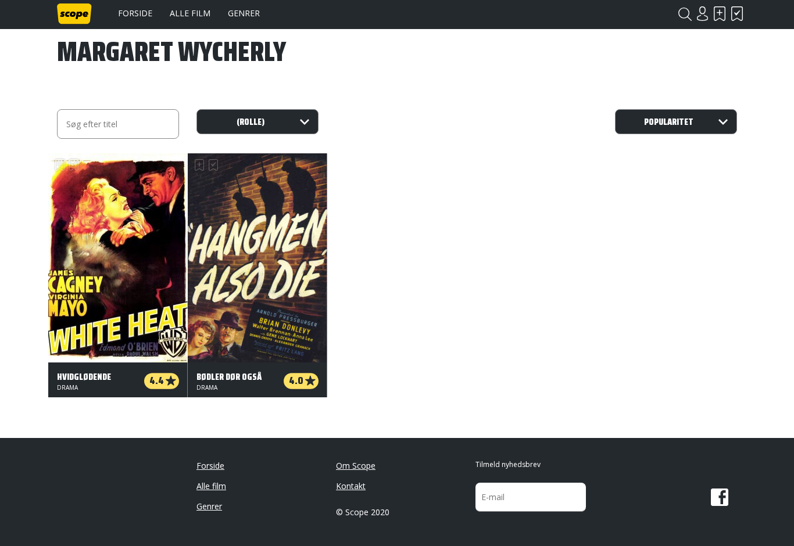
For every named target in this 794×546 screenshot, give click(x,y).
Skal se (719, 13)
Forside (135, 13)
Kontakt (351, 485)
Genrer (244, 13)
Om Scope (355, 465)
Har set (737, 13)
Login (702, 13)
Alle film (190, 13)
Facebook (719, 497)
